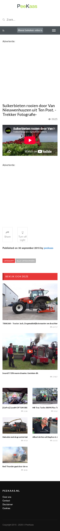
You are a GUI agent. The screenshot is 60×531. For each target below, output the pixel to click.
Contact (6, 500)
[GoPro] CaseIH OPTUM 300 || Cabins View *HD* (23, 407)
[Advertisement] (30, 73)
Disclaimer (7, 504)
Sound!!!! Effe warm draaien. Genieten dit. (20, 373)
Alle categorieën (26, 260)
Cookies (6, 508)
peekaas (48, 248)
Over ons (6, 496)
